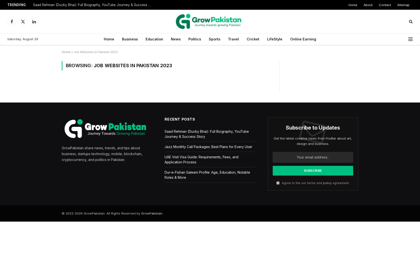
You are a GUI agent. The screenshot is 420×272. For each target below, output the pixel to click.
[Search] (410, 21)
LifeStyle (274, 39)
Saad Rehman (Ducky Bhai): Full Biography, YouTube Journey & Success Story (94, 5)
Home (353, 5)
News (176, 39)
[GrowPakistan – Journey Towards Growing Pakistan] (210, 21)
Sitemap (403, 5)
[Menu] (410, 39)
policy (327, 183)
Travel (233, 39)
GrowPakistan (151, 213)
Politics (194, 39)
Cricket (253, 39)
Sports (214, 39)
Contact (385, 5)
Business (130, 39)
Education (154, 39)
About (368, 5)
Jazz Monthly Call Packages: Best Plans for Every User (208, 147)
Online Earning (303, 39)
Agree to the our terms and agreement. (315, 183)
